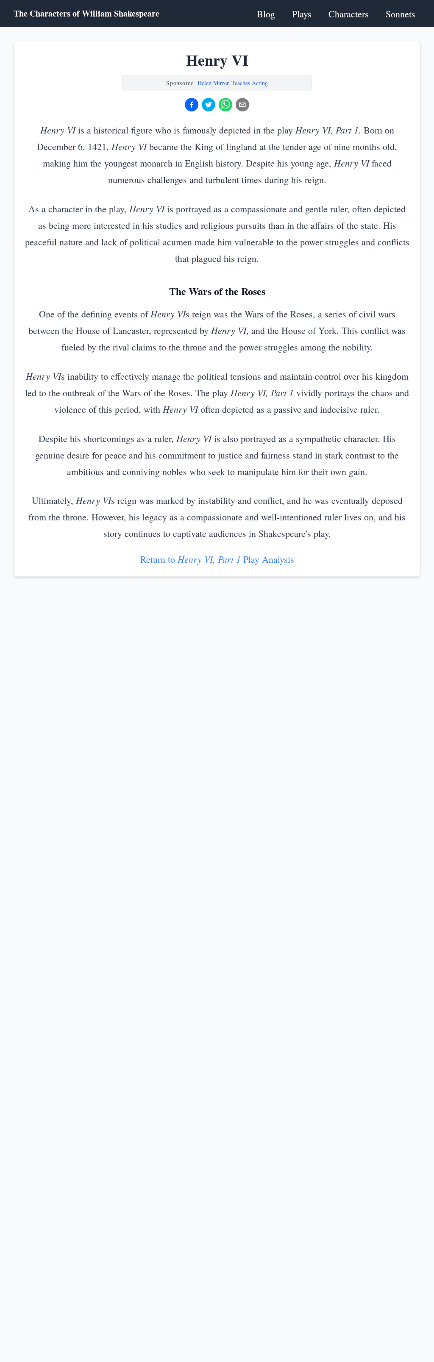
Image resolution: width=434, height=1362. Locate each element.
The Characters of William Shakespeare (86, 13)
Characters (348, 14)
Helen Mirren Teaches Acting (233, 83)
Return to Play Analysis (217, 559)
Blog (266, 14)
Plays (302, 14)
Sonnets (400, 14)
